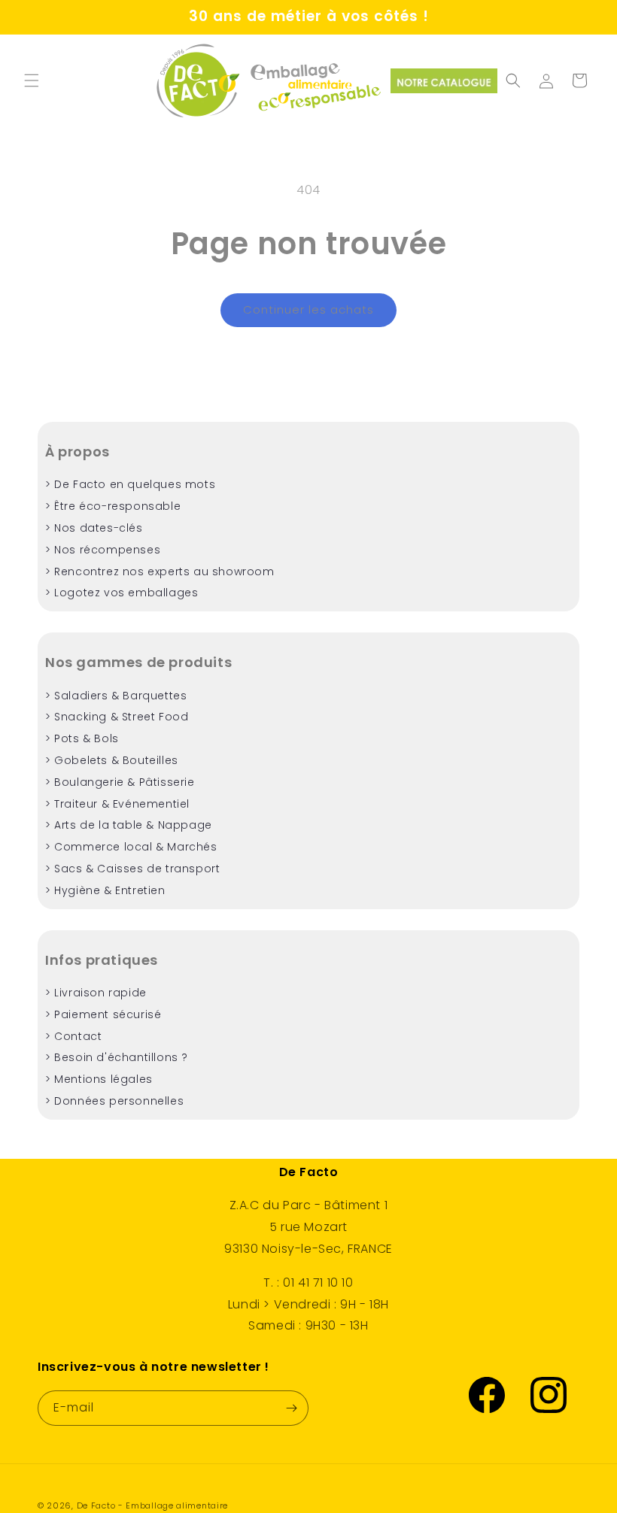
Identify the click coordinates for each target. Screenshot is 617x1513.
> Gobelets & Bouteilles (111, 760)
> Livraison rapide (96, 992)
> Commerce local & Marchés (131, 846)
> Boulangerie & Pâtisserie (120, 782)
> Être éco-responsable (113, 506)
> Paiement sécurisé (103, 1014)
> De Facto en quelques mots (130, 484)
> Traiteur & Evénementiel (117, 803)
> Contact (73, 1036)
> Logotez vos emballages (121, 592)
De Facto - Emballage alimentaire (152, 1505)
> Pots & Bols (82, 738)
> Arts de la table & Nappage (128, 824)
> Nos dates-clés (94, 527)
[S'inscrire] (291, 1408)
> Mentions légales (99, 1079)
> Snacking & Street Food (116, 716)
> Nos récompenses (102, 549)
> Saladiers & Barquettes (116, 695)
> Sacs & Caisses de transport (132, 868)
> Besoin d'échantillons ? (116, 1057)
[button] (31, 80)
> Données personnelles (114, 1100)
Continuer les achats (308, 309)
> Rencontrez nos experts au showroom (160, 571)
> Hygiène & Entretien (105, 890)
